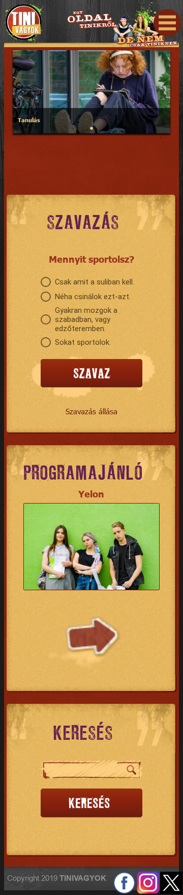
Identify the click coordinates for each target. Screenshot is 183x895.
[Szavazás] (91, 373)
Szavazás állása (91, 411)
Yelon (91, 493)
